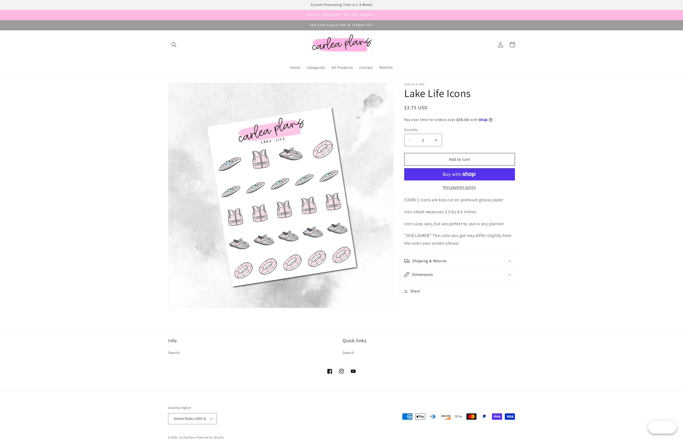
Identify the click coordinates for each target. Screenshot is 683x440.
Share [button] (415, 291)
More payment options (459, 187)
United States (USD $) (190, 418)
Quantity (411, 129)
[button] (174, 45)
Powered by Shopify (210, 437)
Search (174, 352)
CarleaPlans (187, 437)
